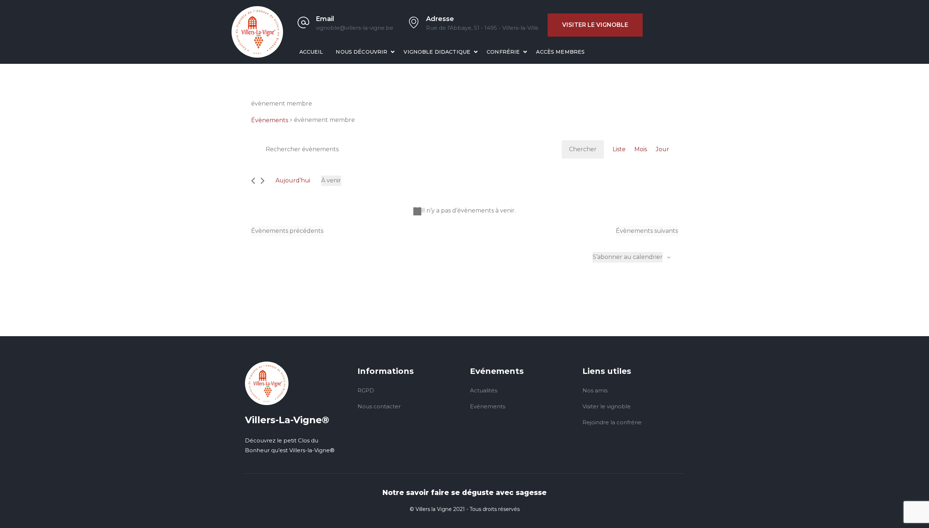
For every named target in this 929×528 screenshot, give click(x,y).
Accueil (311, 52)
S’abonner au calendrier (628, 256)
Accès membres (560, 52)
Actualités (483, 390)
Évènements (269, 120)
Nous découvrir (361, 52)
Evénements (487, 406)
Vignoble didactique (437, 52)
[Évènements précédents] (253, 180)
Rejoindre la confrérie (612, 422)
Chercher (583, 149)
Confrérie (503, 52)
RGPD (365, 390)
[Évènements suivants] (263, 180)
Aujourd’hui (292, 180)
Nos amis (594, 390)
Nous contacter (379, 406)
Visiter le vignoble (595, 24)
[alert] (464, 211)
